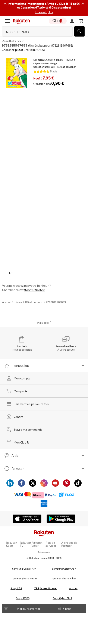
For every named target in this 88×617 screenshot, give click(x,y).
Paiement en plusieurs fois (31, 404)
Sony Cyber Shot (62, 598)
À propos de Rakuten (69, 544)
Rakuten (18, 468)
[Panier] (81, 21)
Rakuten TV (25, 544)
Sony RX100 (22, 598)
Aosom (73, 588)
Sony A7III (16, 588)
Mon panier (21, 391)
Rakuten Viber (37, 544)
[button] (44, 8)
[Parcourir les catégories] (7, 21)
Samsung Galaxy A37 (24, 568)
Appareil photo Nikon (64, 578)
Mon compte (22, 378)
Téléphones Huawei (45, 588)
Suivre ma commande (28, 429)
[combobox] (34, 32)
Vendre (18, 417)
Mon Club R (21, 442)
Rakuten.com (44, 552)
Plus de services (50, 544)
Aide (15, 455)
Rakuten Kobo (11, 544)
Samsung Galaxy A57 (64, 568)
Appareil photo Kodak (24, 578)
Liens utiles (20, 365)
